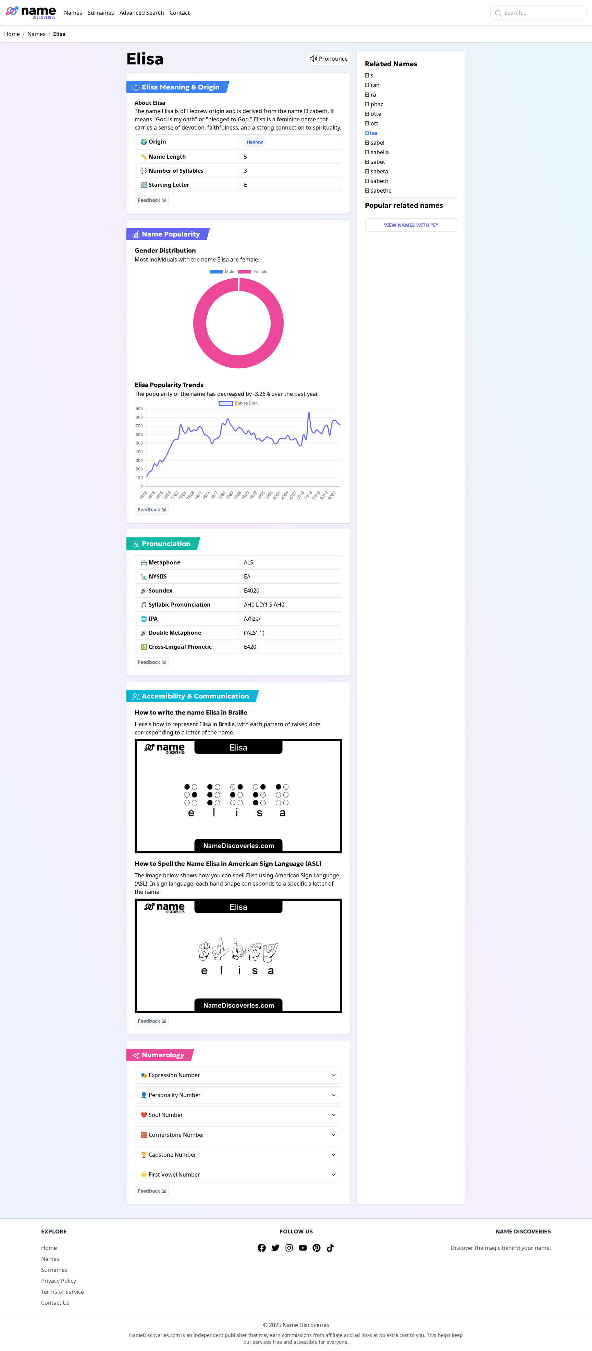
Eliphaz (374, 104)
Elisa (59, 34)
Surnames (101, 12)
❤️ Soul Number (161, 1115)
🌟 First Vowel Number (170, 1174)
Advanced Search (142, 12)
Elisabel (374, 142)
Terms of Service (62, 1291)
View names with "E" (411, 225)
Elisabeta (376, 171)
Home (12, 34)
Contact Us (55, 1302)
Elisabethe (378, 190)
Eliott (371, 123)
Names (73, 12)
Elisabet (375, 162)
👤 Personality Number (170, 1095)
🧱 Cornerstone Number (172, 1135)
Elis (369, 75)
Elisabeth (376, 181)
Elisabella (377, 152)
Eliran (372, 85)
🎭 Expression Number (170, 1075)
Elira (370, 94)
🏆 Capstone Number (168, 1154)
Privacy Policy (58, 1281)
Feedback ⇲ (152, 200)
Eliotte (373, 114)
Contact (180, 12)
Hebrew (255, 142)
